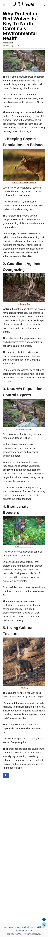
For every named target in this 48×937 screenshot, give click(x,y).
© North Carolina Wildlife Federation (24, 183)
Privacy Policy (21, 927)
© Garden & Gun (24, 304)
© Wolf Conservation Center (24, 547)
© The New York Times (24, 429)
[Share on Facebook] (6, 775)
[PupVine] (24, 5)
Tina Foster (9, 43)
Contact (29, 930)
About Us (8, 927)
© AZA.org (24, 688)
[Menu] (4, 5)
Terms (32, 927)
